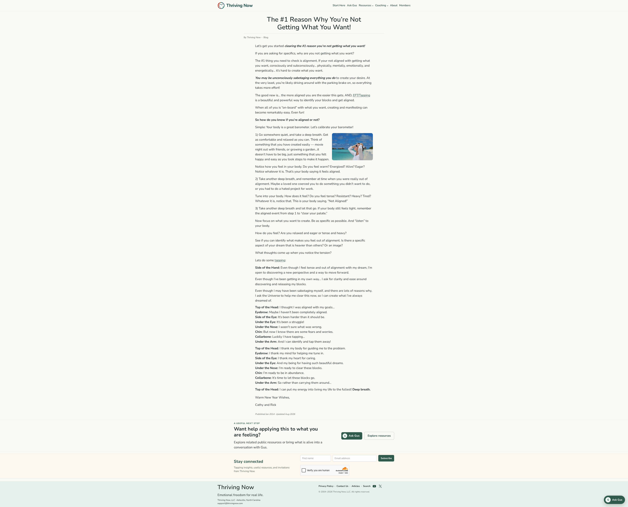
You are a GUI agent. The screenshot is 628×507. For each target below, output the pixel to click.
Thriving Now (239, 5)
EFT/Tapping (361, 95)
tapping (280, 260)
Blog (265, 37)
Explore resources (379, 436)
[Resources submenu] (373, 5)
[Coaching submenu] (387, 5)
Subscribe (386, 458)
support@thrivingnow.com (230, 503)
